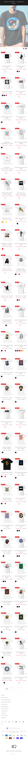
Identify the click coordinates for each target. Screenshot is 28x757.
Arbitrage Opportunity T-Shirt (7, 143)
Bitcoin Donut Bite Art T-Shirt (21, 448)
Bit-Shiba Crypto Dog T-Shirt (7, 346)
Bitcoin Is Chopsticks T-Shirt (21, 602)
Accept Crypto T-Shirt (21, 92)
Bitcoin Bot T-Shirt (7, 397)
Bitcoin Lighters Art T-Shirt (21, 627)
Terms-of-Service (5, 708)
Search (2, 695)
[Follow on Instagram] (9, 721)
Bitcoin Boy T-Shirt (21, 397)
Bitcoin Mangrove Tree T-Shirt (7, 653)
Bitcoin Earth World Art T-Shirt (21, 473)
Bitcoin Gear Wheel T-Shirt (21, 551)
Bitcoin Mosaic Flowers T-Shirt (7, 678)
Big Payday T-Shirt (21, 296)
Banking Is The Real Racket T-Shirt (7, 244)
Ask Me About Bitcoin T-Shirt (21, 168)
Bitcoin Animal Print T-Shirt (21, 346)
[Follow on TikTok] (19, 721)
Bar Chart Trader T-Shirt (21, 244)
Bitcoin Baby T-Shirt (7, 372)
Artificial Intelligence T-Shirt (7, 168)
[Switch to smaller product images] (26, 48)
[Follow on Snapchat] (23, 721)
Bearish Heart (7, 268)
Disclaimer (3, 717)
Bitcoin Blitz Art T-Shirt (21, 373)
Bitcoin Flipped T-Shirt (21, 499)
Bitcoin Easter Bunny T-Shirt (7, 499)
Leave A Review (4, 715)
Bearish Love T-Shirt (7, 296)
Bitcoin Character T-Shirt (7, 422)
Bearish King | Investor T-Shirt (21, 269)
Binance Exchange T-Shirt (21, 321)
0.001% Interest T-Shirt (7, 67)
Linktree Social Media (5, 702)
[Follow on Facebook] (2, 721)
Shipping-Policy (4, 706)
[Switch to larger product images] (23, 48)
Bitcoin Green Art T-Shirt (21, 577)
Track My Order (4, 697)
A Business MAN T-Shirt (21, 67)
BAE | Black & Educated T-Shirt (21, 193)
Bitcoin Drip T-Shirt (7, 472)
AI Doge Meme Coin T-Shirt (7, 117)
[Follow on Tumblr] (2, 724)
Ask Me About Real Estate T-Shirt (7, 193)
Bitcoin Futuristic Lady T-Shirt (7, 551)
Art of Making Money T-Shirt (21, 143)
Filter (5, 48)
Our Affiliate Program (6, 699)
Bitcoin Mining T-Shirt (21, 653)
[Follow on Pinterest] (12, 721)
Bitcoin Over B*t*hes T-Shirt (21, 678)
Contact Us (3, 713)
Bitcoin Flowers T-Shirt (21, 526)
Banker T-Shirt (7, 218)
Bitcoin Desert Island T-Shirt (7, 448)
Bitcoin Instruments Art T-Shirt (7, 602)
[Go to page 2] (21, 687)
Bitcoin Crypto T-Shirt (21, 422)
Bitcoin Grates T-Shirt (7, 577)
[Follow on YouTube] (16, 721)
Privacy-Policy (4, 704)
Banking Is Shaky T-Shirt (21, 219)
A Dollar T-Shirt (7, 91)
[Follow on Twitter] (5, 721)
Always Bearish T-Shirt (21, 117)
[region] (14, 748)
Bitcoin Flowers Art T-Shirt (7, 526)
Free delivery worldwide (14, 751)
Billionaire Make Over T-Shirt (7, 321)
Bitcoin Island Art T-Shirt (7, 627)
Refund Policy (4, 711)
